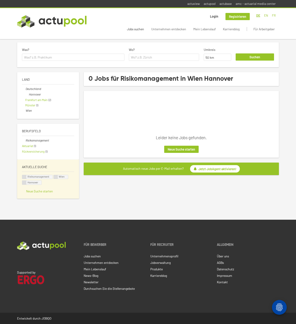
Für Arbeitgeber (264, 29)
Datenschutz (225, 269)
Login (214, 16)
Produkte (156, 269)
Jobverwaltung (160, 263)
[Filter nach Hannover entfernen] (27, 94)
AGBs (220, 263)
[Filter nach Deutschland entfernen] (24, 89)
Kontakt (222, 282)
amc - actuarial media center (256, 4)
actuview (193, 4)
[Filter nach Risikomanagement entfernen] (24, 140)
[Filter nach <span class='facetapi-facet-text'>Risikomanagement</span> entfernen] (24, 177)
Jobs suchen (135, 29)
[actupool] (51, 21)
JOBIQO (46, 318)
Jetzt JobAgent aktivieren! (217, 169)
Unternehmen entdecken (168, 29)
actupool (210, 4)
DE (258, 15)
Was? (25, 50)
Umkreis (209, 50)
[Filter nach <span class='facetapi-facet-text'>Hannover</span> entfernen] (24, 183)
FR (274, 15)
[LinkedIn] (19, 260)
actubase (225, 4)
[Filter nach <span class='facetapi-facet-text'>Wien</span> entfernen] (56, 177)
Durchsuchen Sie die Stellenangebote (109, 288)
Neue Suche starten (181, 149)
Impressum (224, 276)
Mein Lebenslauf (204, 29)
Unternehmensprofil (164, 256)
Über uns (223, 256)
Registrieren (237, 17)
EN (266, 15)
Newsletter (91, 282)
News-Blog (91, 276)
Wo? (132, 50)
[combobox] (73, 57)
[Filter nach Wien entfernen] (24, 110)
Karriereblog (231, 29)
